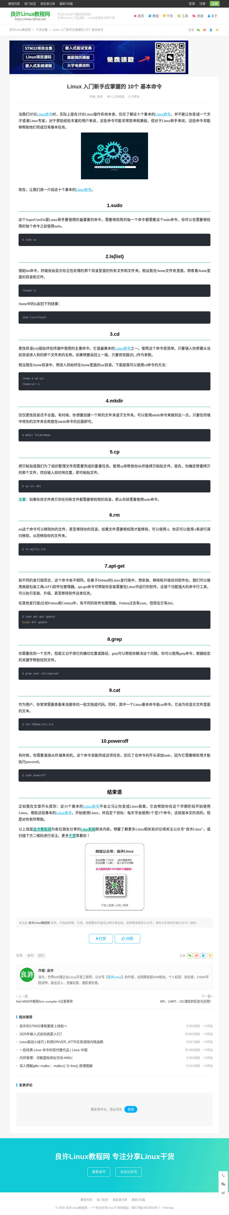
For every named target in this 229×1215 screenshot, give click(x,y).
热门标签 (30, 3)
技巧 (41, 955)
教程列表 (14, 3)
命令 (30, 955)
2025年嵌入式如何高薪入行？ (41, 1034)
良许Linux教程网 (20, 29)
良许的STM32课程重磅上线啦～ (43, 1026)
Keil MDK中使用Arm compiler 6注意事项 (44, 1001)
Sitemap (168, 1207)
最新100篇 (66, 3)
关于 (214, 16)
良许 (100, 96)
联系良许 (99, 1172)
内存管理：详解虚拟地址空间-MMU (45, 1058)
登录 (192, 3)
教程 (156, 16)
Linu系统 (88, 829)
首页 (141, 16)
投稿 (215, 3)
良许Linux (114, 977)
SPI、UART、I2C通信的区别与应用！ (186, 1001)
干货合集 (42, 29)
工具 (185, 16)
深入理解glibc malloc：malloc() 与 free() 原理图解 (56, 1066)
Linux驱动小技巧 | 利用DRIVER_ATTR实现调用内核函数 (61, 1042)
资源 (200, 16)
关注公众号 (128, 1172)
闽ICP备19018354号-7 (145, 1207)
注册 (202, 3)
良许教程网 (42, 829)
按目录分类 (47, 3)
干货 (170, 16)
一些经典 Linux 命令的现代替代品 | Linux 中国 (53, 1050)
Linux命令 (45, 114)
